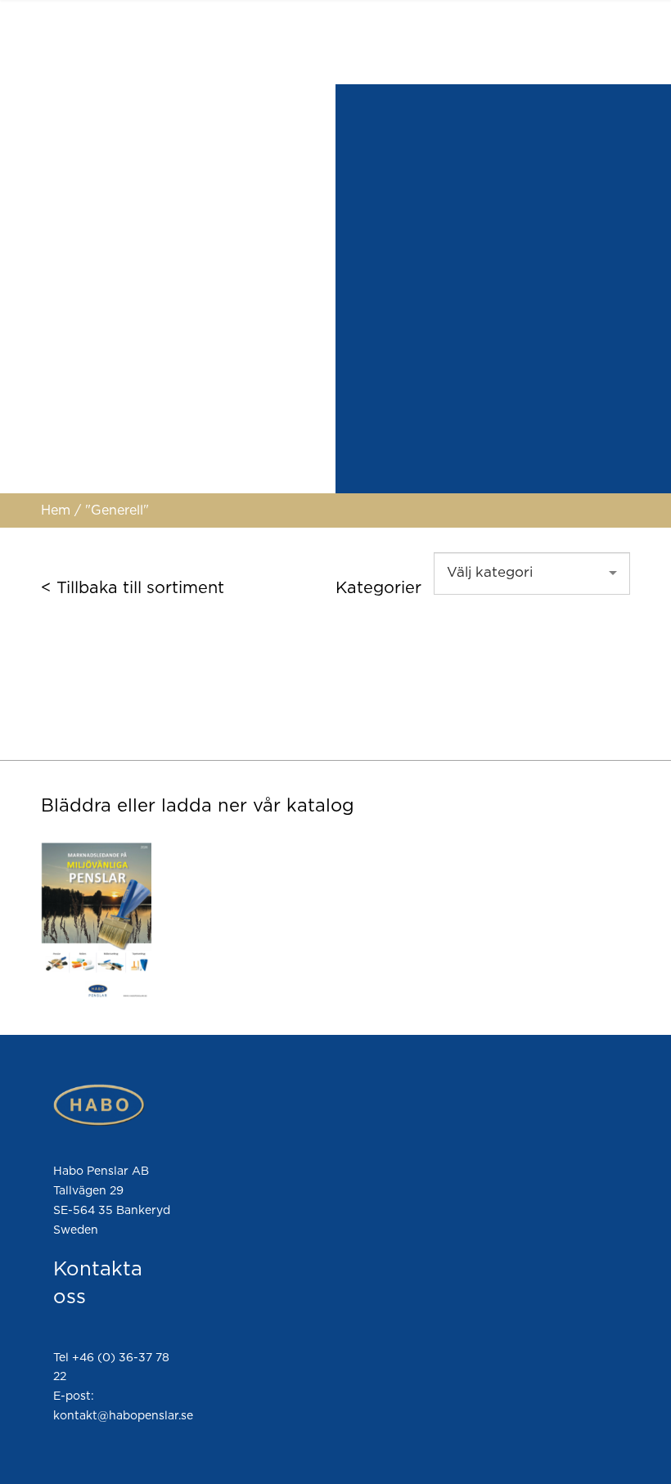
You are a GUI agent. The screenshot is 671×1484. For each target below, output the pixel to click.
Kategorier (378, 588)
